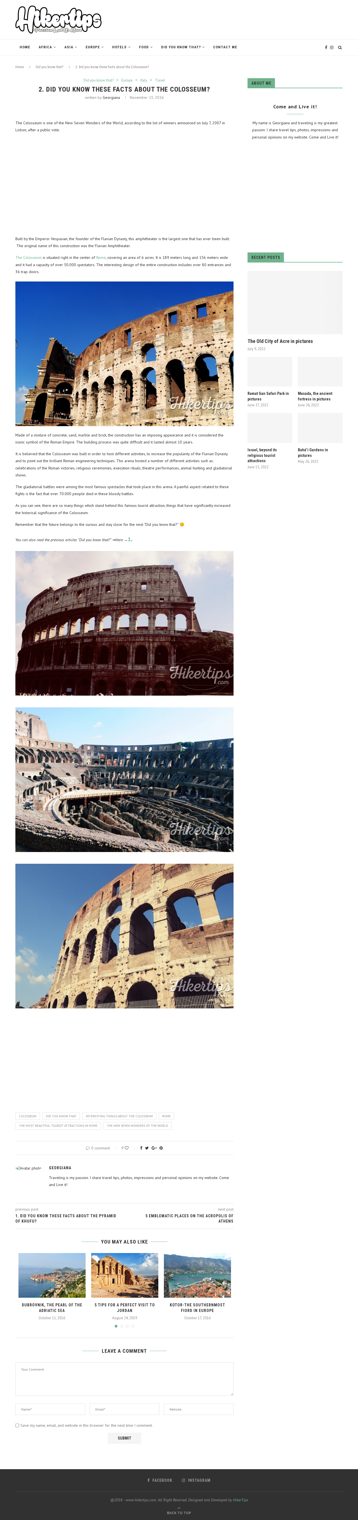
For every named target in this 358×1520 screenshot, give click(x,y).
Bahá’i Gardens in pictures (313, 453)
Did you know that (61, 1116)
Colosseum (27, 1116)
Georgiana (111, 97)
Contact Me (225, 47)
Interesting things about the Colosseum (119, 1116)
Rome (101, 257)
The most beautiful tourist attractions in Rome (58, 1126)
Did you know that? (181, 47)
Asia (68, 47)
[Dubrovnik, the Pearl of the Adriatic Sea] (52, 1275)
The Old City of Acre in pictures (280, 341)
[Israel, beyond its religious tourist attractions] (270, 428)
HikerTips (240, 1499)
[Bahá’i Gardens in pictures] (320, 428)
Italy (143, 80)
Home (25, 47)
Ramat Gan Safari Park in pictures (268, 396)
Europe (93, 47)
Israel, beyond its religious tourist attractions (262, 455)
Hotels (119, 47)
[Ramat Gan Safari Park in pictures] (270, 372)
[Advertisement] (124, 184)
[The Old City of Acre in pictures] (295, 302)
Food (144, 47)
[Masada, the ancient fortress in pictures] (320, 372)
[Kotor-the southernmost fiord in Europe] (197, 1275)
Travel (160, 80)
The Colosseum (28, 257)
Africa (45, 47)
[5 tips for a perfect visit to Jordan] (124, 1275)
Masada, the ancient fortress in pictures (315, 396)
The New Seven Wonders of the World (137, 1126)
